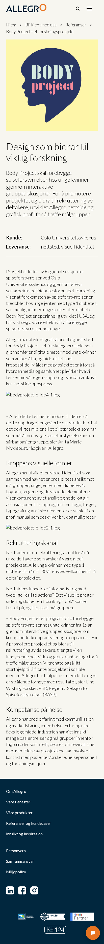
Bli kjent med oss (41, 25)
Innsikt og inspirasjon (24, 834)
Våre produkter (19, 812)
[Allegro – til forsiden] (26, 8)
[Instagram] (34, 890)
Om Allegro (16, 791)
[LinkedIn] (10, 890)
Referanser (76, 25)
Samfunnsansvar (20, 861)
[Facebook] (22, 890)
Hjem (11, 25)
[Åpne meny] (89, 8)
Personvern (16, 850)
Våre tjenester (18, 802)
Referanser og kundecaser (28, 823)
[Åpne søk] (78, 9)
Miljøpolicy (16, 872)
